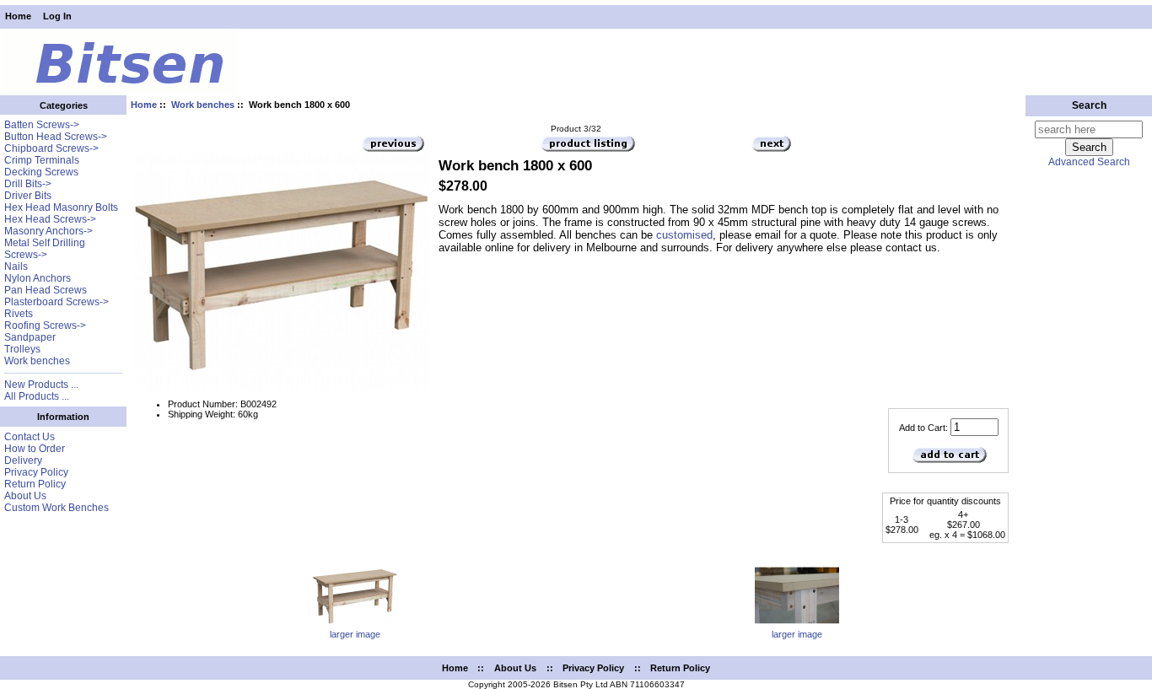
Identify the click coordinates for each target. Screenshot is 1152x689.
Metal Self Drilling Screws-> (44, 249)
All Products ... (36, 396)
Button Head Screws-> (55, 137)
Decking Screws (41, 172)
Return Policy (35, 484)
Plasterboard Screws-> (56, 302)
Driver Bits (27, 196)
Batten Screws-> (41, 125)
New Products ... (41, 384)
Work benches (202, 105)
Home (18, 16)
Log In (57, 16)
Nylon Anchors (37, 278)
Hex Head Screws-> (50, 219)
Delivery (23, 460)
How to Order (34, 449)
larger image (355, 634)
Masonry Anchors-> (48, 231)
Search (1089, 105)
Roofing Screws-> (45, 325)
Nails (16, 266)
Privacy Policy (36, 472)
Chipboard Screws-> (51, 148)
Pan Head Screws (45, 290)
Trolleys (22, 349)
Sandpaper (30, 337)
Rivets (18, 314)
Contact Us (29, 437)
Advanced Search (1089, 162)
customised (684, 235)
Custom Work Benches (56, 508)
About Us (25, 496)
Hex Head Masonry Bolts (61, 207)
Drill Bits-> (27, 184)
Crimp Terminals (41, 160)
